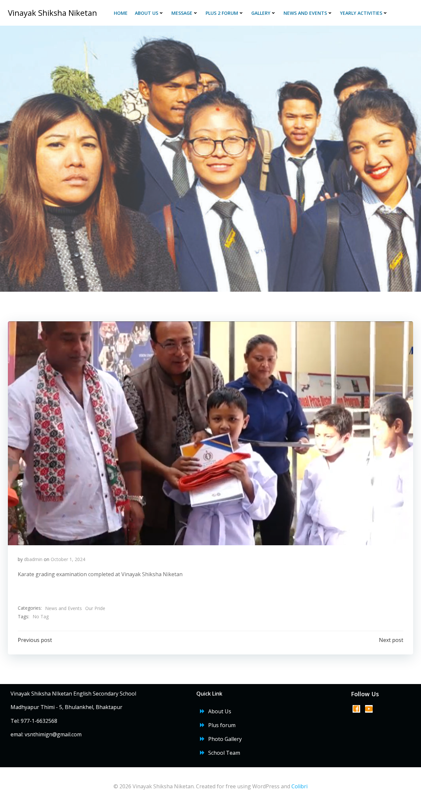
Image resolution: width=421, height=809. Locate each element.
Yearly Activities (361, 13)
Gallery (260, 13)
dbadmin (33, 559)
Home (121, 13)
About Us (146, 13)
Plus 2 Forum (222, 13)
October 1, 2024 (68, 559)
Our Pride (95, 608)
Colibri (299, 786)
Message (181, 13)
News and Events (305, 13)
